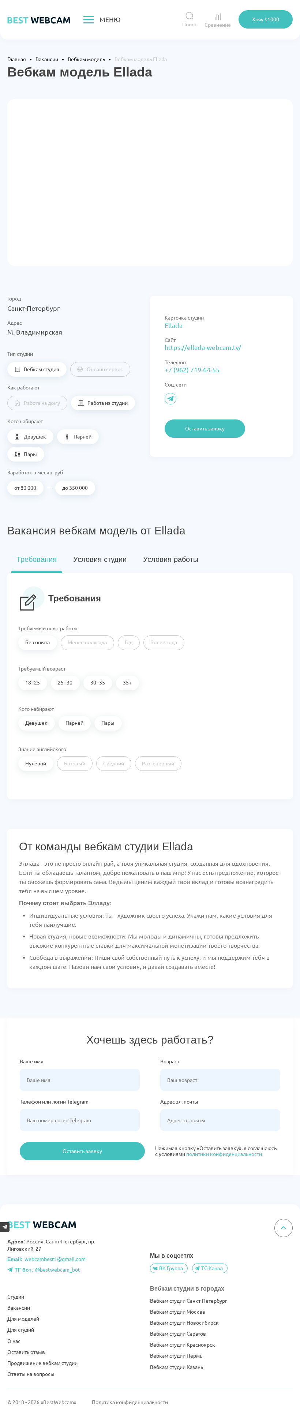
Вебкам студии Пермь (176, 1356)
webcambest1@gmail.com (46, 1259)
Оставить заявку (82, 1151)
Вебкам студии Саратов (178, 1334)
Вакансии (18, 1308)
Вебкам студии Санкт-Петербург (188, 1301)
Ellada (174, 325)
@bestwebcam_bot (47, 1270)
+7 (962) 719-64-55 (192, 369)
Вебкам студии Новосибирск (184, 1323)
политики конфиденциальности (224, 1154)
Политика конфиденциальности (130, 1402)
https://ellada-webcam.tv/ (203, 347)
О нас (13, 1341)
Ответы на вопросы (31, 1374)
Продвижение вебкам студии (42, 1363)
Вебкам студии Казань (176, 1367)
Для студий (20, 1330)
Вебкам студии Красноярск (182, 1345)
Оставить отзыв (26, 1352)
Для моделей (23, 1319)
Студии (15, 1297)
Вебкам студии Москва (177, 1312)
